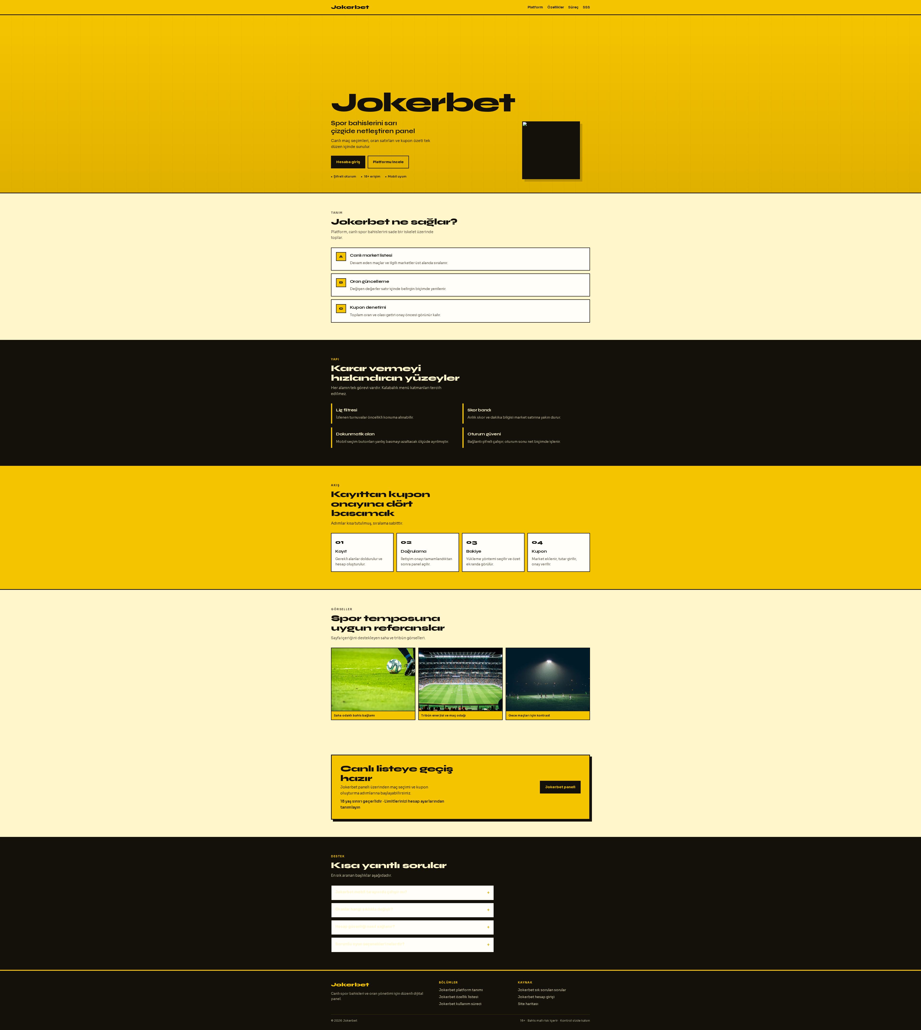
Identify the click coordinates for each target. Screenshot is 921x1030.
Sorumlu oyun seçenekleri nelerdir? (369, 944)
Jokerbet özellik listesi (458, 997)
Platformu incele (388, 162)
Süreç (573, 7)
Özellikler (555, 7)
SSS (586, 7)
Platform (535, 7)
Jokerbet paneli (560, 787)
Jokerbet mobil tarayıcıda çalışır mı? (371, 892)
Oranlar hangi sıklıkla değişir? (364, 909)
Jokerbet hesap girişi (536, 997)
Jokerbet (350, 7)
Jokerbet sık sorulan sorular (542, 990)
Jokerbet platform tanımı (461, 990)
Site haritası (528, 1004)
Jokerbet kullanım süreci (460, 1004)
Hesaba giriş (348, 162)
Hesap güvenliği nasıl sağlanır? (365, 926)
